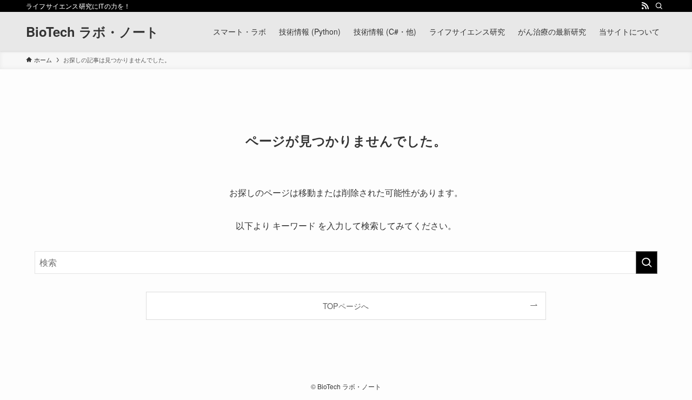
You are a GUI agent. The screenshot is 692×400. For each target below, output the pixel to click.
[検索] (659, 6)
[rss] (645, 6)
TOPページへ (346, 305)
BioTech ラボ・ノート (92, 31)
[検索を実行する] (646, 262)
